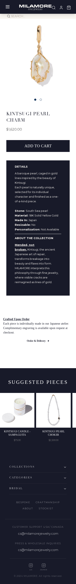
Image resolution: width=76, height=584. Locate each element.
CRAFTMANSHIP (48, 502)
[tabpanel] (38, 57)
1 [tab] (35, 100)
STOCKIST (46, 508)
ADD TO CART (38, 146)
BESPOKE (23, 502)
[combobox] (43, 16)
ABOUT (28, 508)
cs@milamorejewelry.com (38, 534)
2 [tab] (41, 100)
